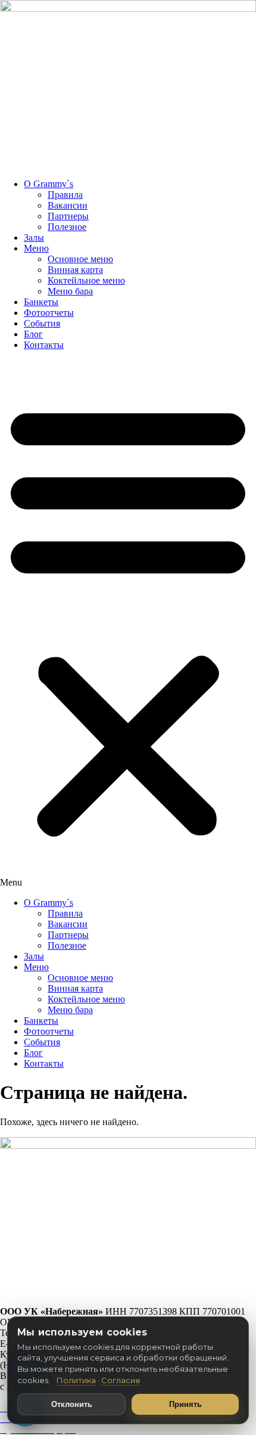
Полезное (67, 227)
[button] (128, 624)
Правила (65, 195)
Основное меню (80, 259)
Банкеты (41, 302)
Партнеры (68, 216)
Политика (76, 1380)
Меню (36, 248)
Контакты (44, 345)
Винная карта (75, 270)
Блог (33, 334)
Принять (185, 1404)
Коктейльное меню (86, 280)
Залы (34, 237)
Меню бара (70, 291)
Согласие (121, 1380)
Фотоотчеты (49, 313)
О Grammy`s (48, 184)
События (42, 323)
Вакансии (68, 205)
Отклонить (71, 1404)
